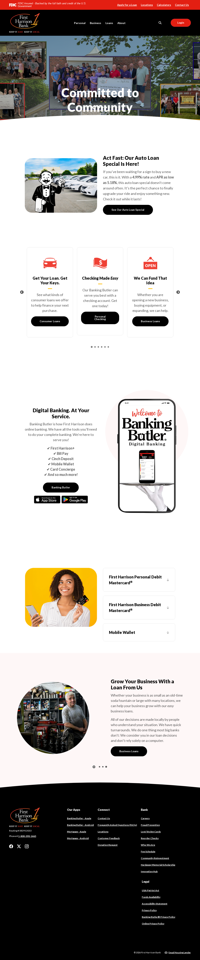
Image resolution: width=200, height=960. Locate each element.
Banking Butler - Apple (79, 808)
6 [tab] (108, 347)
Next (178, 292)
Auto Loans (126, 739)
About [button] (121, 23)
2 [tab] (103, 107)
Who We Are (148, 834)
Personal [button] (80, 23)
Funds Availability (151, 886)
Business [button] (95, 23)
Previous (22, 292)
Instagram (27, 836)
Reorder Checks (150, 828)
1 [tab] (99, 107)
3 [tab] (106, 107)
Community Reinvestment (155, 847)
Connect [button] (104, 799)
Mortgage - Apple (76, 821)
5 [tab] (105, 347)
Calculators (164, 4)
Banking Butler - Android (80, 814)
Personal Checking (100, 318)
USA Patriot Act (150, 879)
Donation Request (108, 834)
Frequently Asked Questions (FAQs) (117, 814)
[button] (139, 580)
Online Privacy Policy (153, 912)
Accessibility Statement (154, 892)
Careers (145, 807)
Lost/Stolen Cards (151, 821)
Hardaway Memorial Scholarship (158, 854)
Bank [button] (144, 799)
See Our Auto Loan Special (128, 209)
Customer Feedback (109, 827)
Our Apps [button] (73, 799)
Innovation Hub (149, 860)
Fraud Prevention (150, 814)
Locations (147, 4)
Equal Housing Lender (180, 941)
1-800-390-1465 (27, 825)
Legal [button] (145, 871)
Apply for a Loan (127, 4)
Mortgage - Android (78, 828)
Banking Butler (61, 487)
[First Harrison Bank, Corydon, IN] (25, 23)
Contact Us (182, 4)
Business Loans (150, 321)
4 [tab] (101, 347)
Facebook (11, 836)
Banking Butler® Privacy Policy (158, 906)
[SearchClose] (160, 22)
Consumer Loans (50, 321)
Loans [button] (109, 23)
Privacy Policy (149, 899)
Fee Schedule (148, 841)
